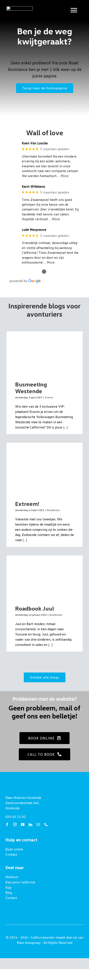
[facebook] (7, 824)
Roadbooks (53, 510)
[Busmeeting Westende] (44, 352)
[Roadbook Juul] (44, 576)
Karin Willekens (33, 186)
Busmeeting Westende (31, 387)
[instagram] (15, 824)
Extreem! (27, 503)
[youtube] (22, 824)
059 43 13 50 (15, 816)
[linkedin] (30, 824)
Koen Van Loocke (35, 143)
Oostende (12, 808)
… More (62, 176)
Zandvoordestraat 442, (22, 803)
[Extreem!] (44, 468)
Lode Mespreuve (34, 230)
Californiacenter (43, 937)
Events (49, 397)
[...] (65, 427)
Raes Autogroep (29, 942)
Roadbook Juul (34, 608)
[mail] (38, 824)
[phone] (46, 824)
